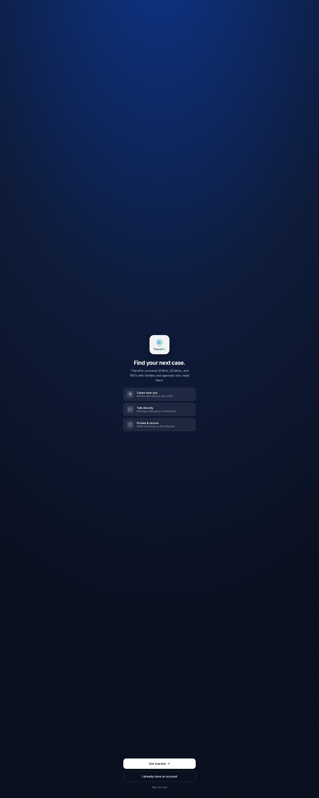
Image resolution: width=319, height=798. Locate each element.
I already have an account (159, 776)
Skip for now (159, 787)
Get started (157, 764)
